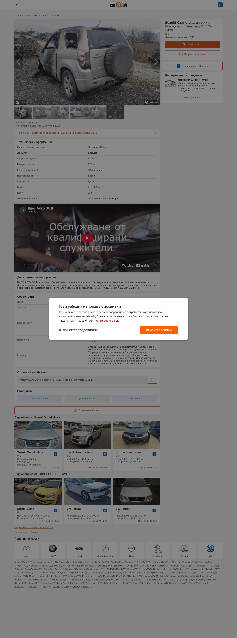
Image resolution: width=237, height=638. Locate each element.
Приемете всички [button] (159, 330)
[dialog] (118, 319)
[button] (78, 330)
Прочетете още (109, 320)
